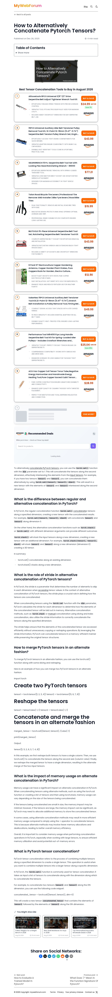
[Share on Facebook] (40, 956)
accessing (43, 590)
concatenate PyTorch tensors (44, 468)
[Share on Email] (71, 956)
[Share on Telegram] (54, 956)
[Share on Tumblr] (67, 956)
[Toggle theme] (94, 433)
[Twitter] (96, 992)
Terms (53, 992)
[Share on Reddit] (62, 956)
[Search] (91, 6)
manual (52, 613)
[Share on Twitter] (45, 956)
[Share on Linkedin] (49, 956)
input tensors (76, 475)
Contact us (89, 992)
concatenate (79, 511)
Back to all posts (24, 14)
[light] (96, 6)
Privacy (60, 992)
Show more (23, 52)
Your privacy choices (74, 992)
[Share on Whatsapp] (58, 956)
